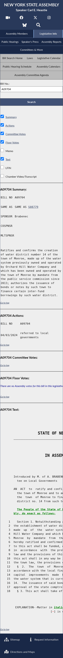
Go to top (4, 302)
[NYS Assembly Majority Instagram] (49, 18)
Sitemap (15, 639)
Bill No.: (4, 83)
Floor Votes (12, 142)
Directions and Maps (22, 651)
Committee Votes (16, 134)
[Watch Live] (8, 18)
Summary (11, 117)
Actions (9, 125)
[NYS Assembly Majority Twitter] (35, 18)
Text (8, 159)
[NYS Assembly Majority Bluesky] (24, 26)
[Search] (38, 26)
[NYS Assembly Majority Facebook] (21, 18)
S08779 (33, 207)
